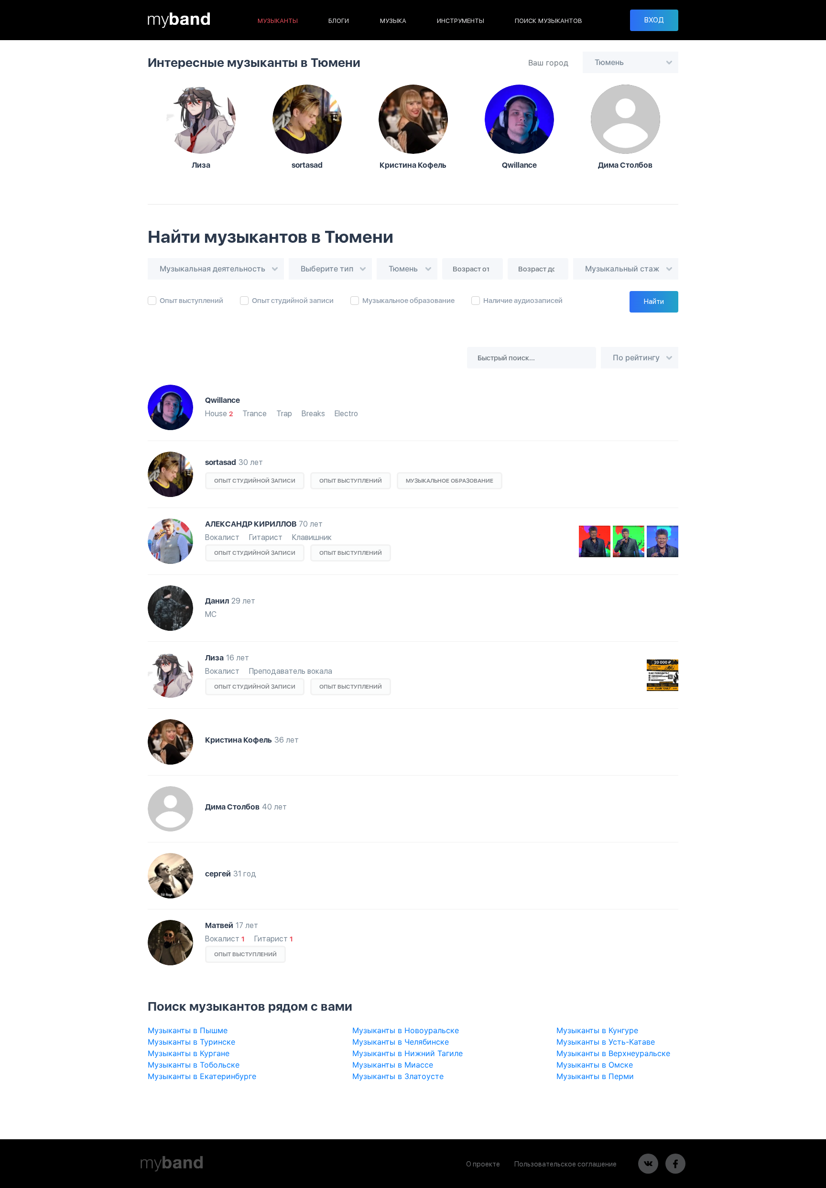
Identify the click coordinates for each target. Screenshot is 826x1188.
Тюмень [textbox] (609, 62)
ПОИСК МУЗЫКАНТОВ (548, 20)
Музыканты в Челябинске (400, 1042)
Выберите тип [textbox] (327, 268)
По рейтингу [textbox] (636, 357)
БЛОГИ (338, 20)
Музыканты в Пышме (188, 1030)
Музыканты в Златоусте (398, 1076)
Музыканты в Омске (594, 1064)
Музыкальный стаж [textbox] (622, 268)
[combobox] (630, 62)
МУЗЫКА (393, 20)
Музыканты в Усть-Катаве (605, 1042)
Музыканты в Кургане (188, 1053)
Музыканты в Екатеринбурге (202, 1076)
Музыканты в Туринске (191, 1042)
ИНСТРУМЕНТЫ (460, 20)
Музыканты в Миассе (392, 1064)
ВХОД (654, 20)
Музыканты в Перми (595, 1076)
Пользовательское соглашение (565, 1164)
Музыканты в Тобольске (193, 1064)
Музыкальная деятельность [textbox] (212, 268)
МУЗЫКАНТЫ (278, 20)
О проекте (483, 1164)
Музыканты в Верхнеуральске (613, 1053)
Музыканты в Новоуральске (405, 1030)
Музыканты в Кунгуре (597, 1030)
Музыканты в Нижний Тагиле (407, 1053)
